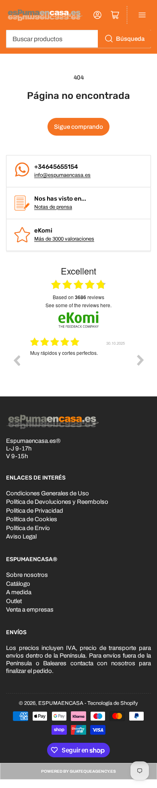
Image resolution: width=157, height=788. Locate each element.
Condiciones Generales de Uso (47, 493)
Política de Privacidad (34, 510)
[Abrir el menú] (142, 15)
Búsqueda (130, 39)
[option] (78, 366)
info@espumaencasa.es (62, 175)
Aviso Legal (21, 536)
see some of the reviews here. (78, 305)
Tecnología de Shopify (112, 703)
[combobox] (78, 39)
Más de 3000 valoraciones (64, 239)
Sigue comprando (78, 127)
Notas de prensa (53, 207)
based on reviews (78, 297)
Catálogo (18, 584)
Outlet (14, 601)
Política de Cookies (31, 519)
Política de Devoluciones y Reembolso (57, 502)
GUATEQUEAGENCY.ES (93, 771)
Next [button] (140, 360)
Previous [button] (16, 360)
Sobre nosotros (27, 575)
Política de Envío (28, 528)
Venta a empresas (30, 609)
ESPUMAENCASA (60, 703)
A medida (18, 592)
